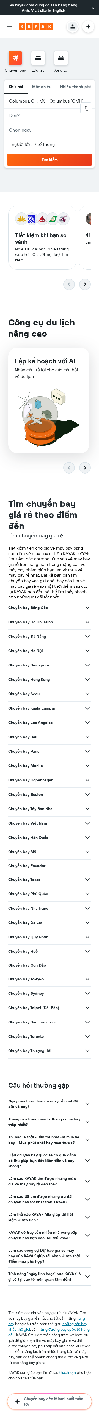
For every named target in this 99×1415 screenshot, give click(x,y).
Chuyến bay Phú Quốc (28, 893)
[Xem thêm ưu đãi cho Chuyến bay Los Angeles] (87, 722)
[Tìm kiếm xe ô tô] (61, 58)
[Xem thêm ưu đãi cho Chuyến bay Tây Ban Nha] (87, 808)
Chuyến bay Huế (23, 951)
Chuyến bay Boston (25, 794)
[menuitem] (15, 62)
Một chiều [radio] (41, 86)
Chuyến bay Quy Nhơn (28, 936)
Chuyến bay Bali (22, 736)
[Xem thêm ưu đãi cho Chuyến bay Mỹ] (87, 852)
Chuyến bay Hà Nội (25, 650)
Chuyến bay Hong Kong (29, 679)
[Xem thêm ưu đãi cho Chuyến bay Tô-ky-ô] (87, 979)
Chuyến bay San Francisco (32, 1022)
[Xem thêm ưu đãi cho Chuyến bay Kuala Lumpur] (87, 708)
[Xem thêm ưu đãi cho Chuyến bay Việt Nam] (87, 823)
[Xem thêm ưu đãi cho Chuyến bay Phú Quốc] (87, 894)
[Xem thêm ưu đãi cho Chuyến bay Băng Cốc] (87, 607)
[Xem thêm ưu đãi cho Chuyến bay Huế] (87, 951)
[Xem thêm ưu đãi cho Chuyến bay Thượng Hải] (87, 1051)
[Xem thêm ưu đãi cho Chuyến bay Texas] (87, 879)
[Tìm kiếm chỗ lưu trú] (38, 58)
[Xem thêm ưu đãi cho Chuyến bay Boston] (87, 794)
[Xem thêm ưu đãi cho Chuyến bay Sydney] (87, 993)
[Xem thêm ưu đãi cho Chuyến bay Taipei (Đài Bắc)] (87, 1007)
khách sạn (67, 1372)
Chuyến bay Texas (24, 879)
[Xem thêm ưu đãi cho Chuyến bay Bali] (87, 737)
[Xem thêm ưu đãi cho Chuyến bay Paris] (87, 751)
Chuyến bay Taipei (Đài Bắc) (33, 1007)
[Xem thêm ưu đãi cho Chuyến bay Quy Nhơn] (87, 937)
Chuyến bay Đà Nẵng (27, 636)
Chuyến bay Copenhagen (30, 780)
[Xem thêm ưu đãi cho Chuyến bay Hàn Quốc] (87, 837)
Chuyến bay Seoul (24, 693)
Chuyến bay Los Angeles (30, 722)
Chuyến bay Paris (23, 751)
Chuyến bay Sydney (26, 993)
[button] (93, 8)
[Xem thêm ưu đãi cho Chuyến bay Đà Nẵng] (87, 636)
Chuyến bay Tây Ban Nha (30, 808)
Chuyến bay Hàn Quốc (28, 837)
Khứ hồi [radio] (16, 86)
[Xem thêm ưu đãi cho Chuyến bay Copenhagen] (87, 780)
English (58, 10)
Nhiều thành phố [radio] (76, 86)
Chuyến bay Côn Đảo (27, 965)
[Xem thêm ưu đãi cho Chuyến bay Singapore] (87, 665)
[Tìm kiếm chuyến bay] (15, 58)
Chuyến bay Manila (25, 765)
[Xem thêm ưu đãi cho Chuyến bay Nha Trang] (87, 908)
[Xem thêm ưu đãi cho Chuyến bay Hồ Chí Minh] (87, 622)
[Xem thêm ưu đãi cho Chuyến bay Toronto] (87, 1036)
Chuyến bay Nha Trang (28, 908)
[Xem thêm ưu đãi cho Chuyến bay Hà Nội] (87, 650)
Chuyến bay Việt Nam (27, 823)
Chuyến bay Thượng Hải (29, 1050)
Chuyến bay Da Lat (25, 922)
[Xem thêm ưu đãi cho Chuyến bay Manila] (87, 765)
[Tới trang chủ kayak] (36, 26)
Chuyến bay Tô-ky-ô (26, 978)
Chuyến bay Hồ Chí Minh (30, 621)
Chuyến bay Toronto (26, 1036)
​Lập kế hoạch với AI (45, 361)
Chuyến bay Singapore (28, 665)
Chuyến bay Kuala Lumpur (31, 708)
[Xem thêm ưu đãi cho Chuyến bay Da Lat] (87, 922)
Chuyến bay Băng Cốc (28, 607)
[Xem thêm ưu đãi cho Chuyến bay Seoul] (87, 694)
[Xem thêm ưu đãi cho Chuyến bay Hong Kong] (87, 679)
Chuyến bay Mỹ (22, 851)
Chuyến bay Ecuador (26, 865)
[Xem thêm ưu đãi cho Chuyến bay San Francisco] (87, 1022)
